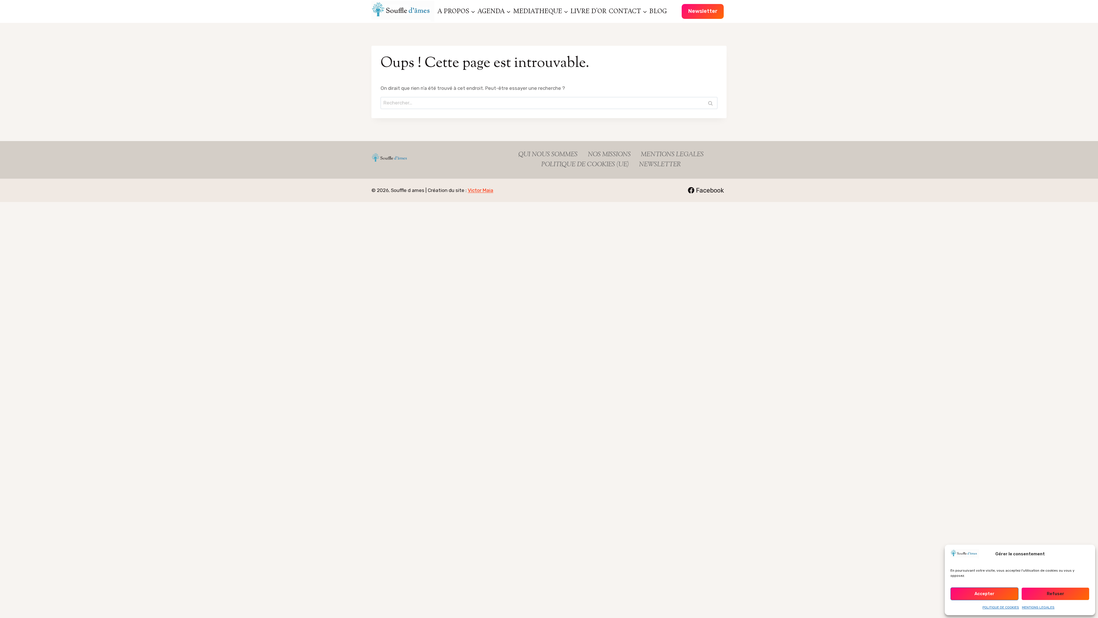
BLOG (658, 11)
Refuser (1055, 593)
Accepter (984, 593)
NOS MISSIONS (609, 154)
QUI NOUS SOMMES (548, 154)
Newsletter (702, 11)
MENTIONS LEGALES (1038, 607)
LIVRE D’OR (588, 11)
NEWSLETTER (660, 164)
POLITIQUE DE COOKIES (1000, 607)
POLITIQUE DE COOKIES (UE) (585, 164)
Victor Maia (480, 190)
